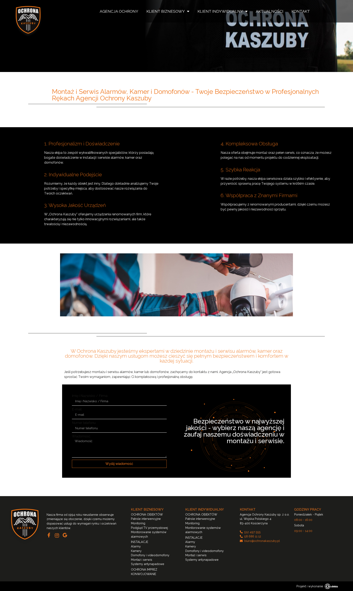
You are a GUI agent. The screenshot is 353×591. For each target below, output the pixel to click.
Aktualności (269, 11)
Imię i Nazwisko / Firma (89, 396)
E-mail (77, 409)
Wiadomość (81, 436)
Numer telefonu (84, 423)
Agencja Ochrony (119, 11)
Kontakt (301, 11)
